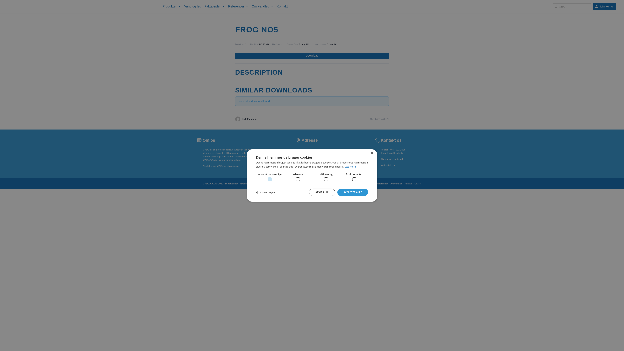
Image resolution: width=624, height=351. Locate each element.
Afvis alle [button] (322, 192)
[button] (265, 192)
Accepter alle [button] (353, 192)
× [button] (371, 153)
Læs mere (350, 166)
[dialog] (312, 175)
